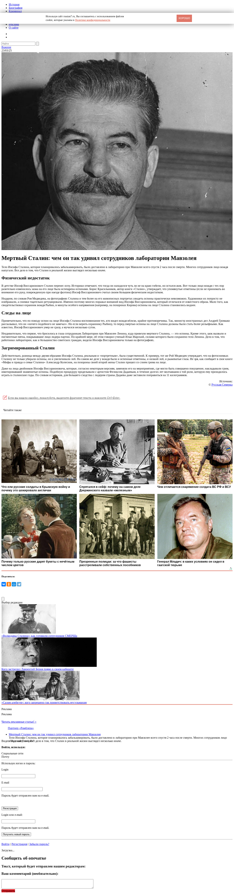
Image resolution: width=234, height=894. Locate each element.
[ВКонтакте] (3, 584)
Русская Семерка (222, 384)
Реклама (14, 24)
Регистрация (19, 844)
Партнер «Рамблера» (21, 728)
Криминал (15, 11)
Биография (15, 7)
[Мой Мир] (14, 584)
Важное (6, 47)
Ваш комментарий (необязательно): (29, 873)
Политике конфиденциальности (92, 20)
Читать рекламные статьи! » (18, 721)
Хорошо (184, 18)
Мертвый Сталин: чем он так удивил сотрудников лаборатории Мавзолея (55, 734)
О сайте (13, 27)
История (14, 4)
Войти (5, 844)
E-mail (5, 782)
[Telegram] (19, 584)
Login (4, 769)
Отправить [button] (8, 890)
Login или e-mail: (11, 814)
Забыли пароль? (39, 844)
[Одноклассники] (9, 584)
